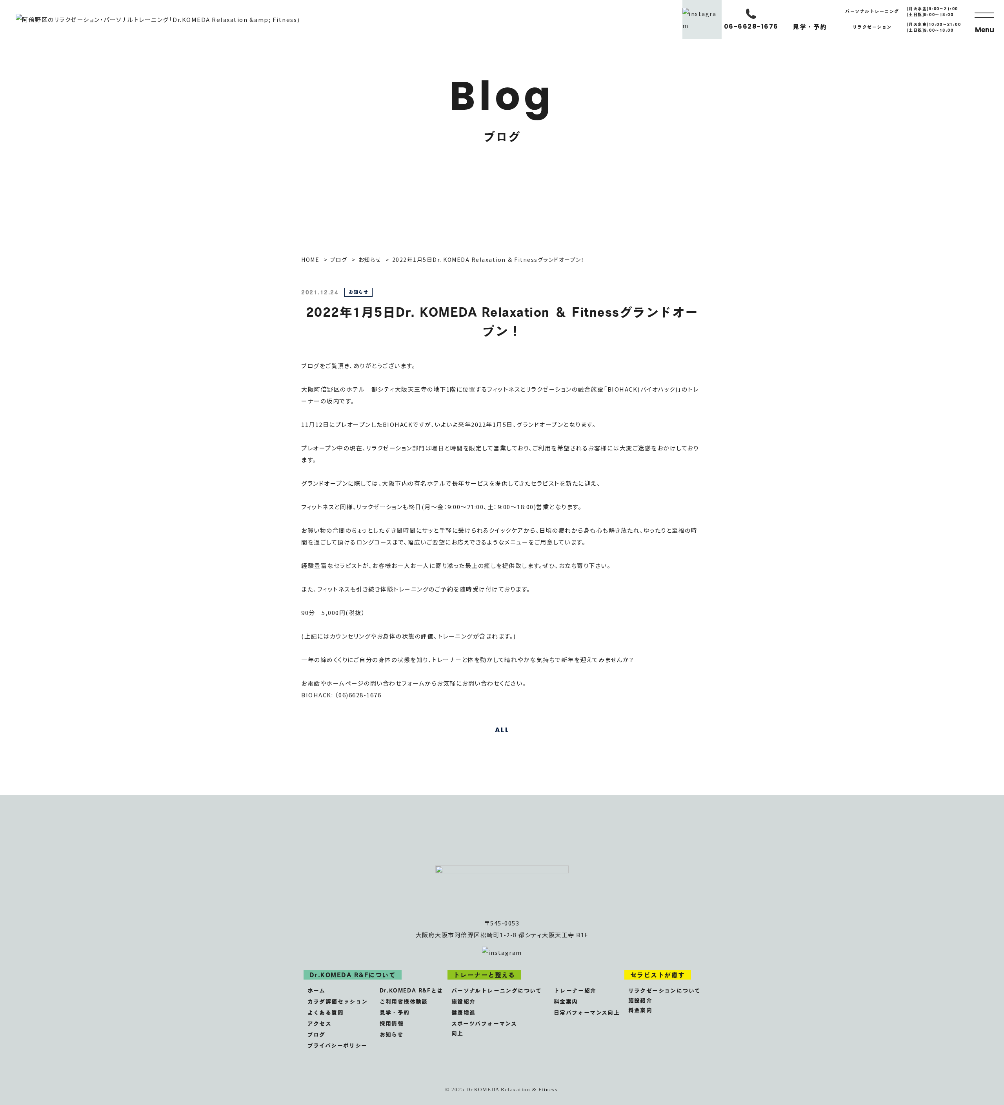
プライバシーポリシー (337, 1045)
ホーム (316, 990)
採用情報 (392, 1023)
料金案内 (566, 1001)
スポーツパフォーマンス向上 (484, 1028)
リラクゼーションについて (664, 990)
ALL (502, 730)
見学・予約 (395, 1012)
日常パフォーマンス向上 (587, 1012)
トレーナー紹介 (575, 990)
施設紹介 (463, 1001)
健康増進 (463, 1012)
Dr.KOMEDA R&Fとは (411, 990)
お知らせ (392, 1034)
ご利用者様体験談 (404, 1001)
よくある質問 (325, 1012)
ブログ (316, 1034)
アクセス (319, 1023)
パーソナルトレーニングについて (496, 990)
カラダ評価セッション (337, 1001)
